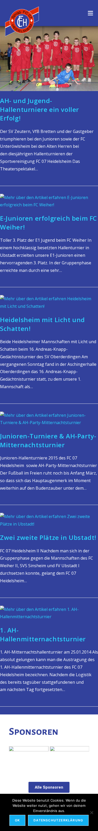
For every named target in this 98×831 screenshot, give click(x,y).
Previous (15, 757)
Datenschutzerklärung (58, 820)
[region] (49, 758)
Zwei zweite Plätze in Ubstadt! (48, 537)
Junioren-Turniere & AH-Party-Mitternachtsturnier (48, 440)
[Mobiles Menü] (90, 13)
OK (17, 820)
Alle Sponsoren (49, 787)
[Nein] (91, 812)
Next (83, 757)
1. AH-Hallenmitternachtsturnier (43, 634)
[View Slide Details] (40, 758)
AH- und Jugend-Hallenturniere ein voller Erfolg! (39, 109)
